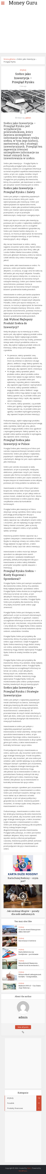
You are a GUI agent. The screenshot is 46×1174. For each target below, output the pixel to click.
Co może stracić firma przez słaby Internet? (29, 930)
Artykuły (23, 70)
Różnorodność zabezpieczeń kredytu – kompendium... (30, 975)
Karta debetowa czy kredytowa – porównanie (28, 953)
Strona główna (9, 59)
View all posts (23, 1027)
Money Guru (23, 2)
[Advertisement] (23, 30)
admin (28, 117)
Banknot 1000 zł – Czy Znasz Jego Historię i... (30, 987)
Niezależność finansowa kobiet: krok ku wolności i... (29, 964)
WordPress (23, 1171)
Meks (29, 1168)
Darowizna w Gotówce (27, 941)
